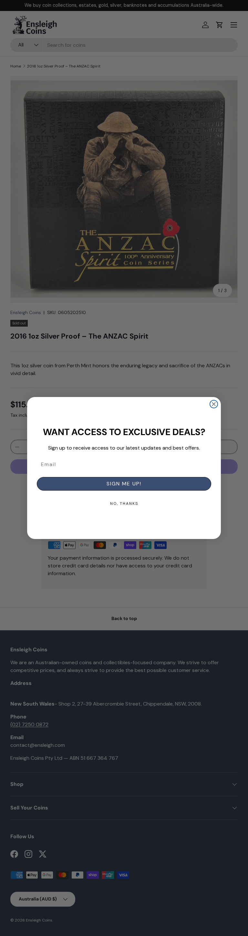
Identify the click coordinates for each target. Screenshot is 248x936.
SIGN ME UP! (124, 483)
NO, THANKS (124, 503)
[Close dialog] (214, 404)
